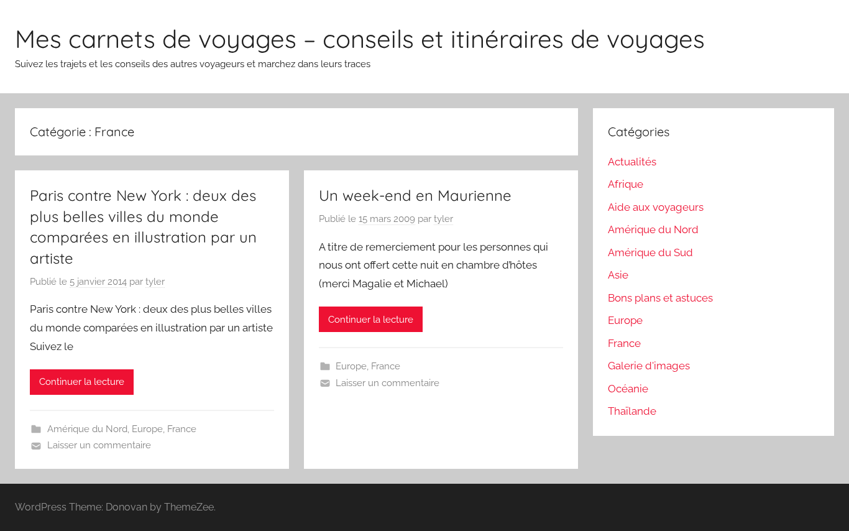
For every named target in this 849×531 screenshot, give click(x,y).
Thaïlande (632, 411)
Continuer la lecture (81, 381)
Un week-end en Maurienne (415, 195)
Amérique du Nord (87, 429)
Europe (147, 429)
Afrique (625, 184)
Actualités (632, 161)
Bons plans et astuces (660, 298)
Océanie (628, 388)
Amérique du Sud (650, 252)
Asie (618, 275)
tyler (155, 281)
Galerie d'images (649, 365)
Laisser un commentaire (99, 445)
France (181, 429)
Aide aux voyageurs (656, 207)
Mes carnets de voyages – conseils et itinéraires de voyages (360, 38)
